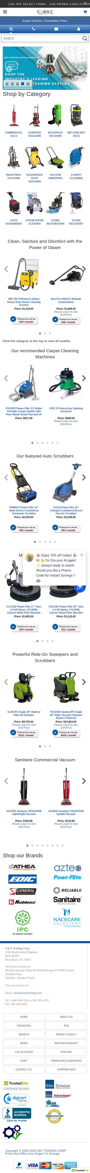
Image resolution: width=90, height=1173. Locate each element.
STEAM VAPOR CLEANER (35, 222)
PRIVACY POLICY (66, 1034)
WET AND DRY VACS (76, 134)
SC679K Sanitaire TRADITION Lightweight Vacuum (24, 813)
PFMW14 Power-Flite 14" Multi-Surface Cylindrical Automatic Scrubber (24, 510)
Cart (23, 1060)
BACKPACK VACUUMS (55, 134)
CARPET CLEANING (76, 176)
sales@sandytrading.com (27, 992)
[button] (39, 333)
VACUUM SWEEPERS (55, 176)
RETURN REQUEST (66, 1043)
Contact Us (24, 1069)
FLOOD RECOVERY (76, 222)
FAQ (66, 1025)
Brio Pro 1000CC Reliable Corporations (66, 300)
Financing (24, 1025)
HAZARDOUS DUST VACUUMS (34, 178)
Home (24, 1016)
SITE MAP (66, 1052)
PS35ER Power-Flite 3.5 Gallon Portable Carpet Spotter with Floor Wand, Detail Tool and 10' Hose (24, 411)
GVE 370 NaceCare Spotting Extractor (66, 410)
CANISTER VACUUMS (34, 134)
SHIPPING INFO (66, 1069)
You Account (24, 1052)
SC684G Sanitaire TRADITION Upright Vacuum (66, 813)
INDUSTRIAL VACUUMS (13, 176)
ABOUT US (66, 1016)
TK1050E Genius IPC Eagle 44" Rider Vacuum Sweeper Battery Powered (66, 714)
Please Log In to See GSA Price (66, 313)
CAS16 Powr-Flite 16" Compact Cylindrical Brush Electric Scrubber (66, 510)
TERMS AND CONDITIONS (66, 1060)
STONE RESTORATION (55, 222)
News (24, 1043)
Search (23, 1034)
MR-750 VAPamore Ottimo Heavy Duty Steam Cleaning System (24, 301)
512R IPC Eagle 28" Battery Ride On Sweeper (24, 713)
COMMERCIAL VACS (13, 134)
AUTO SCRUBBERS (14, 222)
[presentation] (6, 268)
